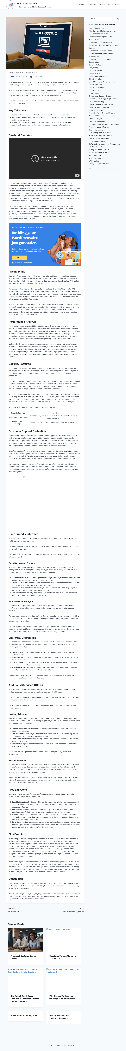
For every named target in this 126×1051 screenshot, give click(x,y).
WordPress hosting (33, 283)
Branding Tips (94, 39)
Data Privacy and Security (98, 76)
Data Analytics (94, 73)
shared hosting (17, 289)
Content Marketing (96, 65)
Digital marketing (95, 79)
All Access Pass (91, 5)
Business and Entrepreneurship (100, 42)
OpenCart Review (12, 910)
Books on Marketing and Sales (100, 37)
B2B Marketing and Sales (98, 34)
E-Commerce (94, 90)
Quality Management (97, 130)
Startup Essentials (96, 147)
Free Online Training (96, 102)
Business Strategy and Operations (101, 54)
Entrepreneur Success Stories (100, 96)
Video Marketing (95, 155)
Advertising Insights (96, 28)
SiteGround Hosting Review (73, 910)
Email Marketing (95, 93)
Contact (110, 5)
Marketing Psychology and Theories (102, 113)
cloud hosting (61, 198)
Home (81, 5)
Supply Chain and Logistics (99, 150)
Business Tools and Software (19, 72)
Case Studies (94, 62)
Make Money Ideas (96, 110)
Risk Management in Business (100, 133)
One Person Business (97, 121)
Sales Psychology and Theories (100, 135)
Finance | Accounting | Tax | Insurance (103, 99)
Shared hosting (37, 188)
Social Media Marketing (97, 141)
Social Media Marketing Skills (24, 1015)
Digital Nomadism (95, 85)
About (117, 5)
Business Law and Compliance (100, 51)
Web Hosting (34, 72)
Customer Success (96, 70)
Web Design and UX (96, 158)
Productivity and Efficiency (99, 127)
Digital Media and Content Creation (102, 82)
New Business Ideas (96, 116)
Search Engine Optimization (99, 138)
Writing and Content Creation (100, 164)
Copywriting (93, 68)
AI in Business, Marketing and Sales (102, 31)
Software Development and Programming (104, 144)
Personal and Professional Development (104, 124)
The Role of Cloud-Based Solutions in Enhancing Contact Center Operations (25, 999)
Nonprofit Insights (95, 118)
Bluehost (12, 90)
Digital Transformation (97, 87)
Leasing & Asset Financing (99, 107)
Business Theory (95, 56)
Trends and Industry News (99, 152)
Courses (102, 5)
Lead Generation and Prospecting (101, 104)
